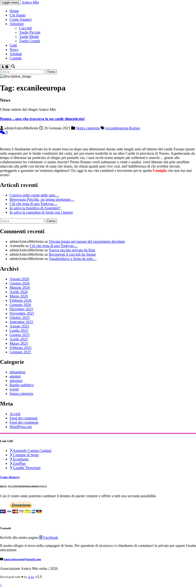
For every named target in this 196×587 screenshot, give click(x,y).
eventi (14, 389)
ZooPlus (19, 463)
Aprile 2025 (19, 339)
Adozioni (17, 24)
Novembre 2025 (22, 313)
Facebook (50, 537)
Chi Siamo (18, 15)
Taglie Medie (29, 37)
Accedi (15, 414)
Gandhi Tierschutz (26, 468)
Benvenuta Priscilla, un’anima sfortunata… (42, 199)
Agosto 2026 (19, 279)
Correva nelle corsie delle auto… (34, 195)
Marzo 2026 (19, 296)
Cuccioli (25, 28)
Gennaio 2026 (20, 305)
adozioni (16, 381)
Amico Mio (30, 2)
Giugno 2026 (20, 283)
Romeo (134, 128)
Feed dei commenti (24, 422)
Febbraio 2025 (21, 348)
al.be (31, 577)
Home (14, 11)
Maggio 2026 (20, 288)
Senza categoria (88, 128)
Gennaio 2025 (20, 352)
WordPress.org (21, 427)
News (14, 50)
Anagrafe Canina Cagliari (31, 451)
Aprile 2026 (19, 292)
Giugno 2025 (20, 335)
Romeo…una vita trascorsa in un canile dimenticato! (42, 119)
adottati (15, 376)
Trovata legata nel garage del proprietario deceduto (87, 241)
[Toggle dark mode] (5, 66)
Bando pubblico (22, 385)
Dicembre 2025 (21, 309)
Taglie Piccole (29, 32)
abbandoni (17, 372)
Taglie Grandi (29, 41)
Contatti (16, 58)
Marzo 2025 (19, 343)
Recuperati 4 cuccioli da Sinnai (72, 254)
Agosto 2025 (19, 326)
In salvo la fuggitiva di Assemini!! (35, 208)
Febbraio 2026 (21, 300)
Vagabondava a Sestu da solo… (73, 259)
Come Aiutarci (21, 19)
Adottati (16, 54)
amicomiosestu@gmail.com (22, 559)
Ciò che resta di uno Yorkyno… (33, 204)
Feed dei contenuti (23, 418)
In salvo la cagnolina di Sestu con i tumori (41, 212)
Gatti (13, 45)
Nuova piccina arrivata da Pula (72, 250)
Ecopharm (20, 459)
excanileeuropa (116, 128)
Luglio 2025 (19, 330)
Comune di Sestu (25, 455)
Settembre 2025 (21, 322)
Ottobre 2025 (20, 318)
